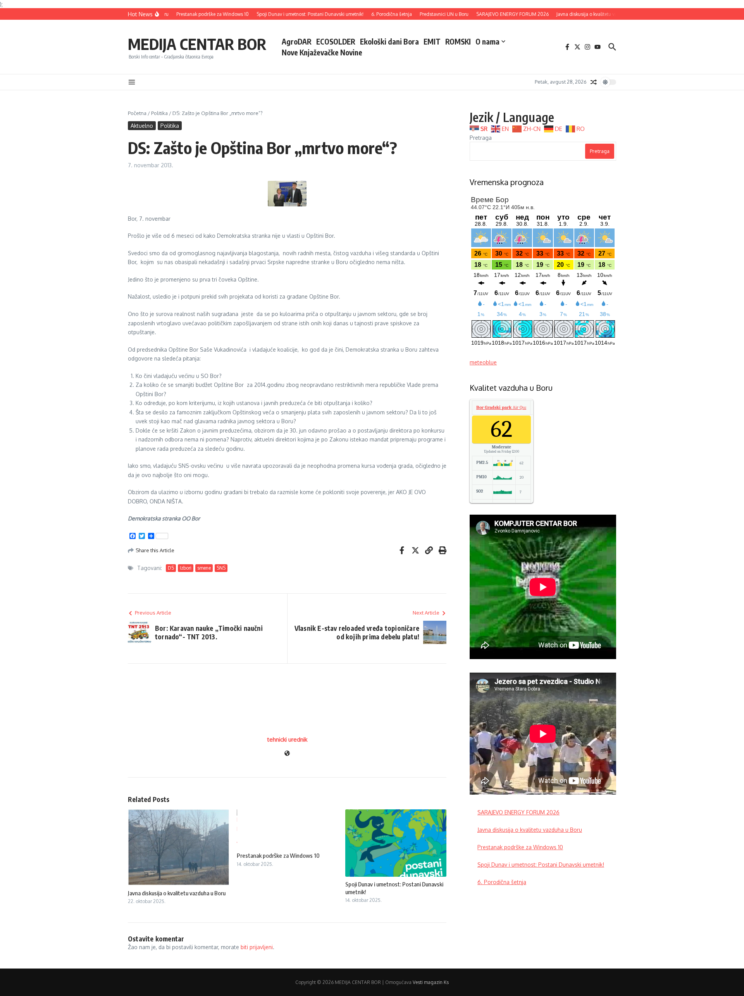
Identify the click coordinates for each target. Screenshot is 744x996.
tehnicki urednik (287, 739)
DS (171, 568)
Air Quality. (505, 407)
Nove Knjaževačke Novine (322, 52)
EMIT (432, 41)
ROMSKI (458, 41)
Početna (137, 113)
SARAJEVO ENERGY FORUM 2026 (518, 812)
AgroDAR (297, 41)
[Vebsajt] (287, 753)
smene (204, 568)
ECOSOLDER (335, 41)
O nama (487, 41)
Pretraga (481, 137)
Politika (159, 113)
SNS (221, 568)
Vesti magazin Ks (431, 982)
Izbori (185, 568)
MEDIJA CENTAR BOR (197, 43)
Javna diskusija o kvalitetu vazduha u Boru (177, 893)
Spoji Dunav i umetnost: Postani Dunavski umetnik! (540, 864)
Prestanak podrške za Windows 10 (278, 855)
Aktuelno (142, 125)
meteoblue (483, 362)
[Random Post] (594, 82)
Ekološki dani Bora (389, 41)
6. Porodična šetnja (501, 882)
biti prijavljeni (257, 947)
